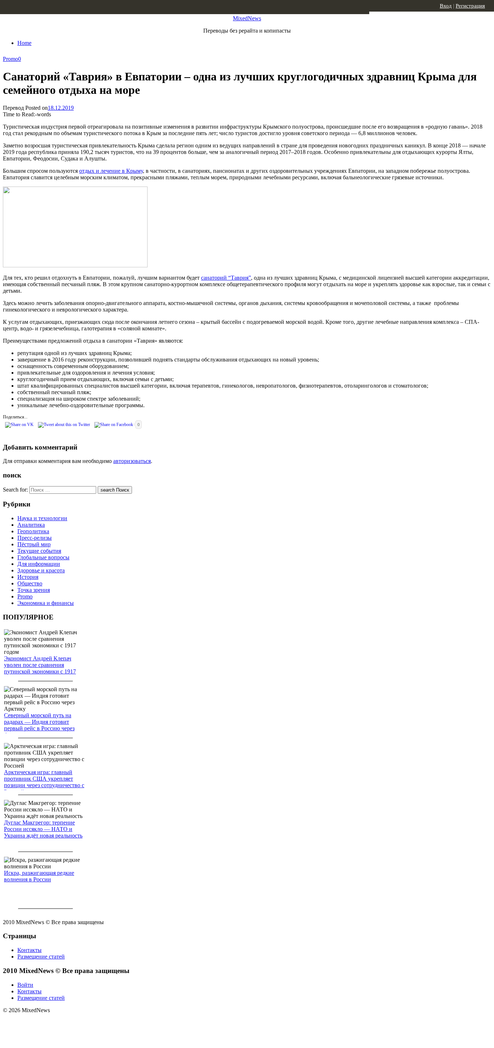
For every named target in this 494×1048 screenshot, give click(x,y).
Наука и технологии (42, 518)
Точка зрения (33, 590)
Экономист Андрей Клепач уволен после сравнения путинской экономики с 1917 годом (40, 668)
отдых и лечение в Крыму (111, 171)
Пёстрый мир (34, 544)
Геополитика (33, 531)
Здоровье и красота (41, 570)
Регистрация (470, 6)
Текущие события (39, 551)
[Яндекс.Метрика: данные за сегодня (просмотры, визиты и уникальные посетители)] (59, 1023)
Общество (29, 583)
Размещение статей (41, 956)
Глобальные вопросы (43, 557)
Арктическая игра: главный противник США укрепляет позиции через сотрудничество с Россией (44, 782)
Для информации (38, 564)
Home (24, 43)
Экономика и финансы (45, 603)
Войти (25, 985)
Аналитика (31, 525)
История (27, 577)
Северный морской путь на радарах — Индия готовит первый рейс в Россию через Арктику (39, 725)
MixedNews (247, 18)
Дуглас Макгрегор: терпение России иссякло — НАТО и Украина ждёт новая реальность (43, 829)
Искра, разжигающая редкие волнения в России (39, 876)
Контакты (29, 950)
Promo (10, 59)
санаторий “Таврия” (226, 278)
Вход (446, 6)
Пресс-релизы (34, 538)
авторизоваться (132, 461)
